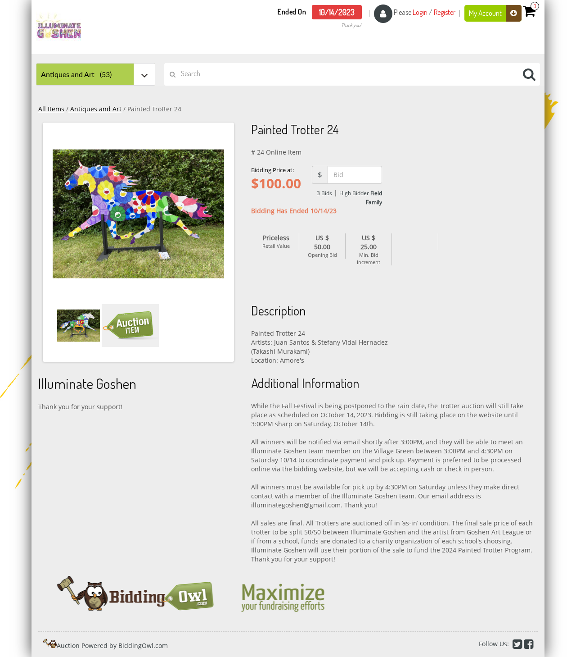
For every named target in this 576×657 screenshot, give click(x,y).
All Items (51, 109)
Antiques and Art (95, 109)
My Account (486, 13)
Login (420, 12)
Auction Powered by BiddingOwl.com (112, 645)
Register (444, 12)
